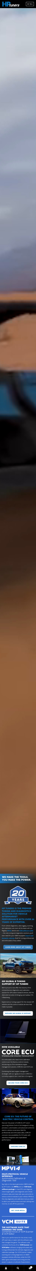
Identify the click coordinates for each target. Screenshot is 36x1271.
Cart (27, 1266)
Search (18, 1268)
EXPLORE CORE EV (18, 1146)
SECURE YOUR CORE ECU (18, 1083)
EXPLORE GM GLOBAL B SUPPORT (18, 1013)
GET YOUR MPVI (18, 1210)
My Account (6, 1268)
